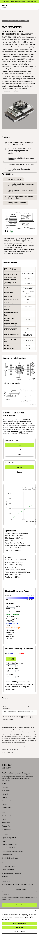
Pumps (4, 841)
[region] (19, 921)
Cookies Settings (19, 931)
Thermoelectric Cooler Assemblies (12, 851)
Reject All (19, 927)
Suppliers (5, 876)
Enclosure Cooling (14, 179)
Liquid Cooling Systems (9, 837)
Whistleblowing (6, 829)
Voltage (19, 467)
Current (19, 472)
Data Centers (6, 790)
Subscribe (19, 905)
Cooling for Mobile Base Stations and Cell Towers (21, 184)
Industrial (5, 794)
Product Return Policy (8, 866)
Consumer (5, 787)
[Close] (35, 910)
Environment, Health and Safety (11, 873)
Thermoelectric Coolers (9, 848)
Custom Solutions (7, 854)
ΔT (19, 477)
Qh (19, 454)
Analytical (5, 784)
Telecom (4, 804)
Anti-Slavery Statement (9, 816)
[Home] (5, 6)
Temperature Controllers (9, 844)
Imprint (4, 819)
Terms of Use (6, 826)
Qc (19, 445)
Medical (4, 797)
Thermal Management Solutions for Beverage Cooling (20, 197)
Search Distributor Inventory (10, 858)
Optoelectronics (7, 801)
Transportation (6, 807)
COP (19, 450)
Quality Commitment (8, 869)
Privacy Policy (6, 822)
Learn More (33, 1)
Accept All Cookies (19, 923)
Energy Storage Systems (17, 203)
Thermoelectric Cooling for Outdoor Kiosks (21, 191)
